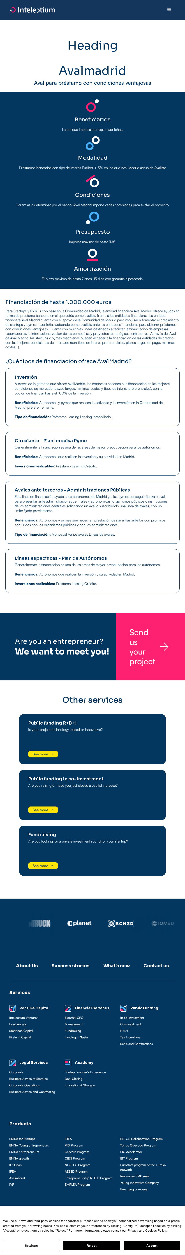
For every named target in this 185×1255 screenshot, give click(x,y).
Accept (151, 1245)
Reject (92, 1245)
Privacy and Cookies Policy (147, 1230)
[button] (169, 10)
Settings (31, 1245)
